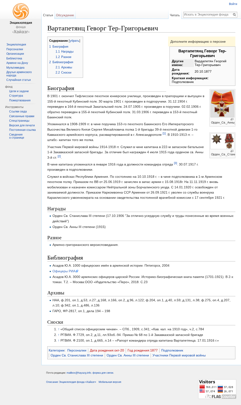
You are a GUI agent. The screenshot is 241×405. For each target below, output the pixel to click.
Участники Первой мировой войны (179, 355)
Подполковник (172, 350)
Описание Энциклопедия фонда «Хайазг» (71, 381)
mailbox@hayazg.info (79, 372)
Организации (15, 53)
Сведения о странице (16, 136)
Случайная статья (18, 80)
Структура (16, 95)
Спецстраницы (19, 120)
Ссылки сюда (18, 111)
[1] (164, 133)
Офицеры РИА (63, 271)
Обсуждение (65, 15)
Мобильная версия (110, 381)
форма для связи (102, 372)
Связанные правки (21, 116)
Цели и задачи (19, 91)
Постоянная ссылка (22, 130)
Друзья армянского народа (19, 73)
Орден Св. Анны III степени (128, 355)
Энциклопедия (16, 44)
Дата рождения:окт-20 (107, 350)
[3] (175, 163)
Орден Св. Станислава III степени (77, 355)
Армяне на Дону (17, 63)
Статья (48, 15)
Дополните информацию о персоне (198, 41)
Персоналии (76, 350)
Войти (233, 4)
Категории (56, 350)
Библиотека (14, 58)
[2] (59, 156)
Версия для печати (22, 125)
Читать (175, 15)
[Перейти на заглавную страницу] (21, 19)
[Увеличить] (232, 119)
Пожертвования (20, 100)
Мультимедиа (15, 67)
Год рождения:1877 (143, 350)
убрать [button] (74, 40)
